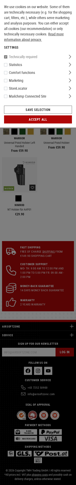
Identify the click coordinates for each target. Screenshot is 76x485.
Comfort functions (22, 72)
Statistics (15, 64)
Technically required (23, 56)
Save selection (38, 109)
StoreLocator (18, 88)
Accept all (38, 119)
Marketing (16, 80)
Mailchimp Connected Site (27, 96)
